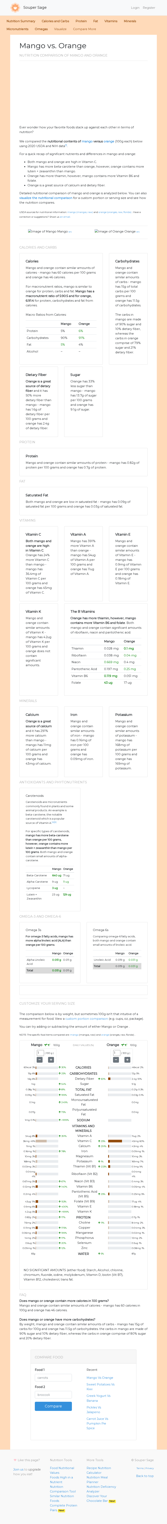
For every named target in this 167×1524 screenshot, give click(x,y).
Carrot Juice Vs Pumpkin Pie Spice (97, 1423)
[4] (53, 822)
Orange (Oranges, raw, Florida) (115, 212)
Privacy (149, 1468)
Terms (140, 1468)
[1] (66, 145)
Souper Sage (34, 7)
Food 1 (40, 1370)
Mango (62, 231)
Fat (95, 21)
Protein (81, 21)
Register (149, 8)
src (70, 231)
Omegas (41, 29)
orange (109, 141)
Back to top (145, 1476)
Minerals (130, 21)
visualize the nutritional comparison (45, 198)
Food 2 (40, 1387)
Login (135, 8)
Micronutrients (17, 29)
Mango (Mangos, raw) (80, 212)
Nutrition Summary (21, 21)
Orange (130, 231)
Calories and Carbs (55, 21)
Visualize (60, 29)
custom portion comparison (86, 1019)
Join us (18, 1469)
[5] (55, 822)
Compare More (84, 29)
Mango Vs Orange (100, 1378)
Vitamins (110, 21)
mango (87, 141)
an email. (65, 216)
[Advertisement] (83, 94)
